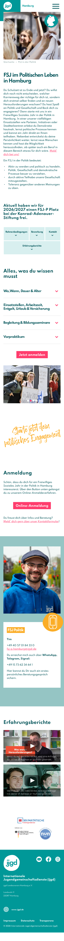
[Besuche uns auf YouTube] (39, 859)
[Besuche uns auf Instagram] (58, 859)
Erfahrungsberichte (32, 246)
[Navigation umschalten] (56, 6)
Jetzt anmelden (32, 355)
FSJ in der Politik (27, 62)
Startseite (8, 62)
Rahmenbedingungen (16, 232)
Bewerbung (37, 232)
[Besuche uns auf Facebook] (48, 859)
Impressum (9, 921)
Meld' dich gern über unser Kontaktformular (31, 521)
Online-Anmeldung (32, 506)
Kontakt (53, 232)
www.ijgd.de (17, 910)
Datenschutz (27, 921)
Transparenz (47, 921)
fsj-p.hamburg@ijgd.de (21, 649)
